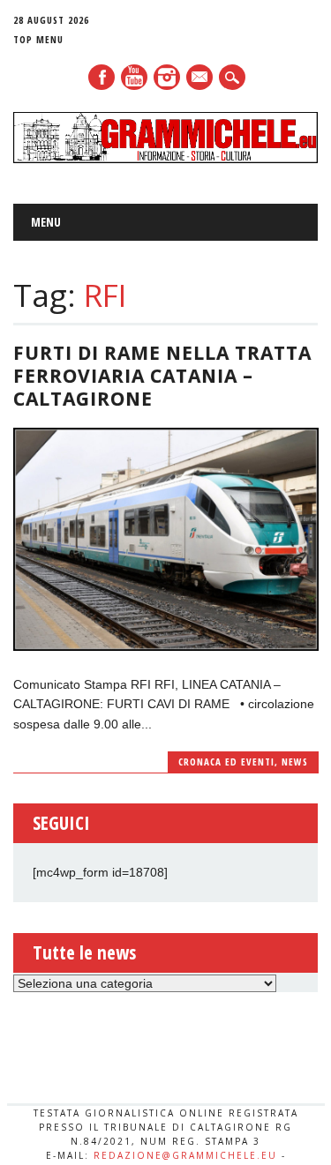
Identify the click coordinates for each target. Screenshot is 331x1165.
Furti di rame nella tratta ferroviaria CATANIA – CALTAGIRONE (162, 375)
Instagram (167, 77)
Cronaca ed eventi (226, 761)
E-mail (200, 78)
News (295, 761)
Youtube (134, 77)
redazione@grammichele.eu (185, 1155)
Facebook (101, 77)
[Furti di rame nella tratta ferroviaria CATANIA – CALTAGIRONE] (165, 646)
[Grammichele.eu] (165, 159)
